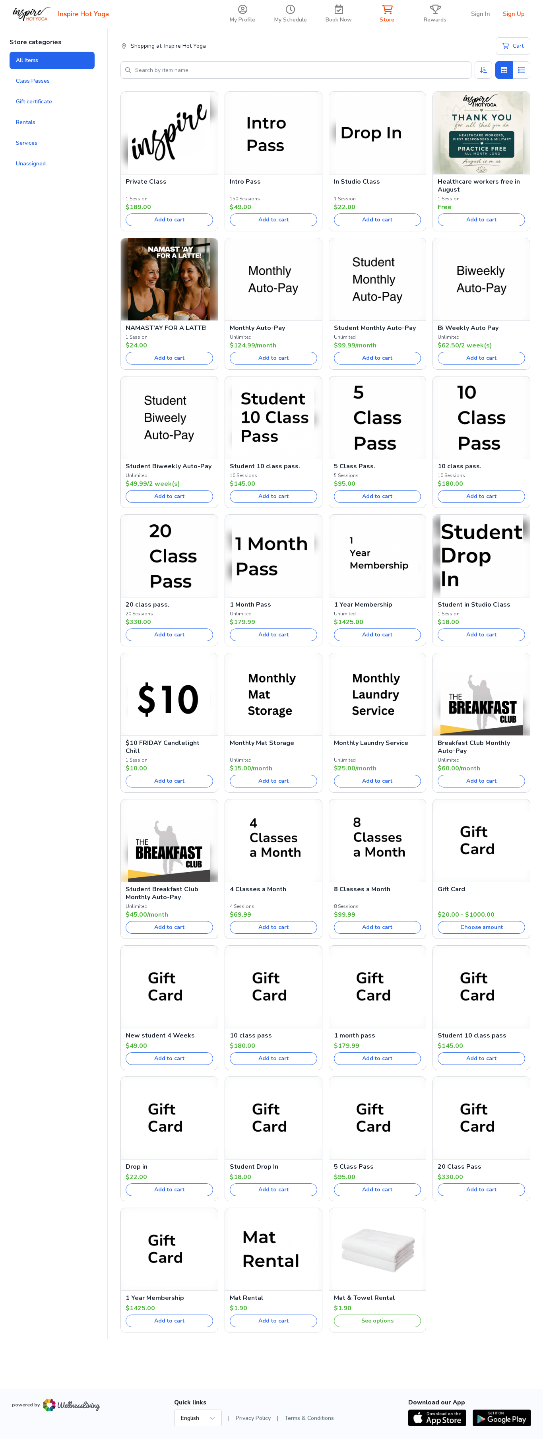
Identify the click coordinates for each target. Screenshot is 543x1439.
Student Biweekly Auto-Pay (168, 466)
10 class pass (251, 1035)
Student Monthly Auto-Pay (375, 328)
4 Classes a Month (258, 889)
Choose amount (481, 927)
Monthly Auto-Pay (257, 328)
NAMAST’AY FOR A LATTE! (166, 328)
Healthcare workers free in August (479, 186)
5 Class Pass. (354, 466)
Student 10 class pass (472, 1035)
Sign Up (514, 14)
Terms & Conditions (309, 1418)
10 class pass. (459, 466)
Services (26, 143)
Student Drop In (254, 1167)
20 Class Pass (459, 1167)
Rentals (25, 122)
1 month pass (354, 1035)
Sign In (480, 14)
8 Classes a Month (362, 889)
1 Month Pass (250, 605)
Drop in (136, 1167)
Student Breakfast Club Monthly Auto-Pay (162, 893)
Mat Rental (247, 1298)
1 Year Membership (363, 605)
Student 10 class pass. (265, 466)
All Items (27, 60)
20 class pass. (147, 605)
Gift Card (451, 889)
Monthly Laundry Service (371, 743)
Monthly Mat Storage (262, 743)
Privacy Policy (253, 1418)
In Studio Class (357, 182)
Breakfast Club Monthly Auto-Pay (474, 747)
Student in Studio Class (474, 605)
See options (377, 1321)
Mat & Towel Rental (364, 1298)
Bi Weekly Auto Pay (468, 328)
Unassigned (31, 163)
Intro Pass (245, 182)
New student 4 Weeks (160, 1035)
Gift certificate (34, 101)
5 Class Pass (354, 1167)
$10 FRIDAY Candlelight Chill (163, 747)
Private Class (146, 182)
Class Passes (33, 81)
